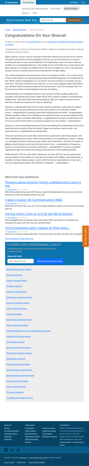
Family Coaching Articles (16, 308)
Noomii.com (23, 458)
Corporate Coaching (10, 434)
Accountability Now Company (39, 458)
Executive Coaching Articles (17, 303)
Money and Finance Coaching (18, 347)
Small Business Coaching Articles (20, 375)
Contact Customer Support (36, 462)
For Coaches (74, 2)
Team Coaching (47, 434)
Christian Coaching (14, 286)
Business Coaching (14, 275)
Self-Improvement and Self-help (19, 370)
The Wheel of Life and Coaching (19, 397)
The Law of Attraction (15, 392)
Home (7, 29)
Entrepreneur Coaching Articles (19, 297)
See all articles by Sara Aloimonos (19, 238)
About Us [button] (25, 13)
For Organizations (11, 2)
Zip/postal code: (14, 256)
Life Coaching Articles (15, 342)
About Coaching (19, 29)
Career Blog (8, 439)
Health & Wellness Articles (17, 325)
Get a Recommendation (11, 431)
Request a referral (65, 442)
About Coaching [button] (71, 8)
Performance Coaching (49, 436)
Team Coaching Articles (16, 386)
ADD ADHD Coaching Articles (18, 269)
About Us (7, 428)
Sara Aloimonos (34, 41)
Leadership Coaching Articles (18, 336)
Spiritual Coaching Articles (17, 381)
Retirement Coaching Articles (18, 364)
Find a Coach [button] (55, 8)
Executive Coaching (48, 428)
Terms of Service (9, 462)
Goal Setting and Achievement (18, 319)
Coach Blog (8, 436)
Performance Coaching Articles (19, 353)
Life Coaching (29, 428)
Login (83, 2)
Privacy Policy (21, 462)
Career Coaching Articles (16, 280)
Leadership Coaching (49, 431)
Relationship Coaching (15, 358)
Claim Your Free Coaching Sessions (35, 8)
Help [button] (35, 13)
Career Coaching (30, 431)
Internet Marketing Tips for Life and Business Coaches (28, 330)
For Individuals (28, 2)
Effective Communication (16, 291)
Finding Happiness (14, 314)
